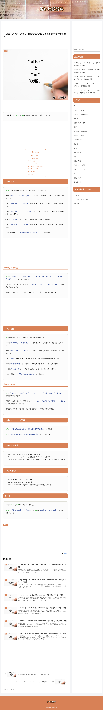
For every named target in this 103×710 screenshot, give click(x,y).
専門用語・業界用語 (80, 131)
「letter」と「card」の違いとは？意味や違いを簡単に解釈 (87, 64)
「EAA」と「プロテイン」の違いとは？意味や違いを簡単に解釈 (87, 85)
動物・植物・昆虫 (79, 123)
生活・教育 (77, 152)
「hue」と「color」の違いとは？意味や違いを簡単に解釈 (87, 71)
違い (75, 173)
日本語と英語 (78, 140)
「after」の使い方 (36, 158)
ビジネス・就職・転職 (81, 114)
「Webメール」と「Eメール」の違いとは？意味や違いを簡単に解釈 (86, 78)
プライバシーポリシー (81, 199)
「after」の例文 (33, 169)
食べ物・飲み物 (79, 182)
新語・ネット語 (79, 135)
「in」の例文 (33, 171)
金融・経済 (77, 178)
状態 (75, 148)
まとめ (31, 174)
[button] (98, 50)
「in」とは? (32, 161)
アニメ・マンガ (79, 110)
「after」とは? (33, 155)
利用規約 (77, 203)
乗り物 (76, 118)
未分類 (76, 144)
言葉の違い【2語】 (80, 165)
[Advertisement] (35, 26)
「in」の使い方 (35, 163)
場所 (75, 127)
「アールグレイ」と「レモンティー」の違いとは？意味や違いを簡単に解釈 (87, 91)
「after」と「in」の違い (36, 166)
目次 (33, 152)
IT (74, 106)
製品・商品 (77, 161)
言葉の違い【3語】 (80, 169)
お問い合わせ (78, 195)
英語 (6, 524)
